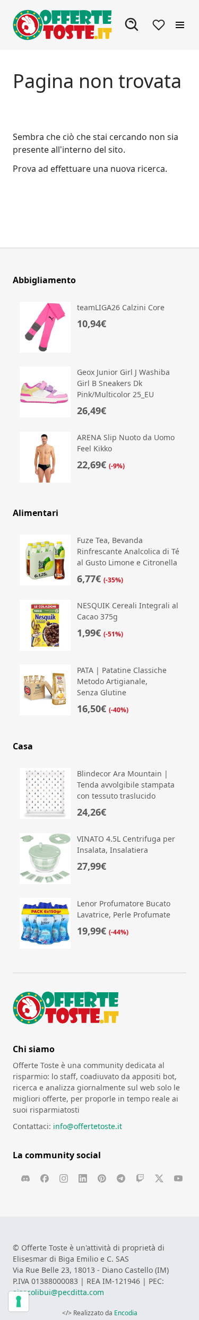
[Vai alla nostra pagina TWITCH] (140, 1178)
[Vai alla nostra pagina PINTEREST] (101, 1178)
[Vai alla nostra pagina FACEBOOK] (44, 1178)
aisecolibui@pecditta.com (58, 1292)
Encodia (125, 1312)
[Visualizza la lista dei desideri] (158, 25)
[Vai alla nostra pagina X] (159, 1178)
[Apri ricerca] (132, 25)
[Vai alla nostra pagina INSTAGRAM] (63, 1178)
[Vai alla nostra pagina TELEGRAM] (121, 1178)
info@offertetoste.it (87, 1126)
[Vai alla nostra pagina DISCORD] (25, 1178)
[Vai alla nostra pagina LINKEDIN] (82, 1178)
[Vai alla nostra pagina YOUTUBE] (178, 1178)
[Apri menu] (180, 25)
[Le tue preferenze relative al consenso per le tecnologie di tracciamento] (18, 1301)
